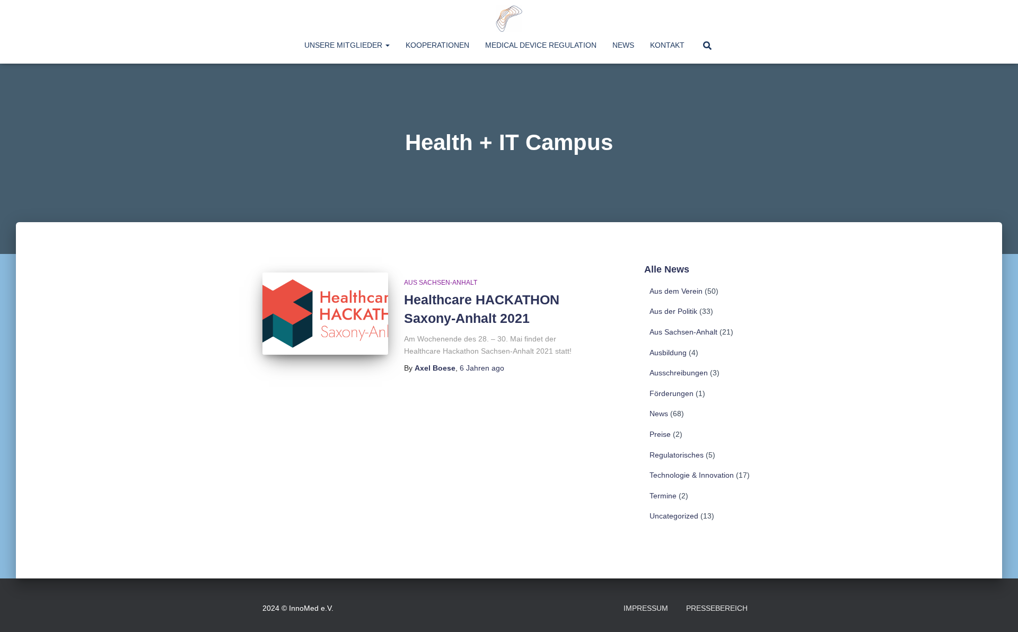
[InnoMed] (509, 18)
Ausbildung (668, 352)
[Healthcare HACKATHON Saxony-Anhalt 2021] (325, 314)
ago (482, 368)
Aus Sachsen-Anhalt (440, 282)
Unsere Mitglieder (344, 45)
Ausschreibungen (679, 372)
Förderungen (672, 393)
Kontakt (667, 45)
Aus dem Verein (676, 291)
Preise (660, 434)
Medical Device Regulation (540, 45)
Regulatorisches (677, 455)
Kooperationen (437, 45)
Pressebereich (717, 608)
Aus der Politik (673, 311)
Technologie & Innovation (692, 475)
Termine (663, 495)
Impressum (646, 608)
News (623, 45)
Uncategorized (674, 516)
